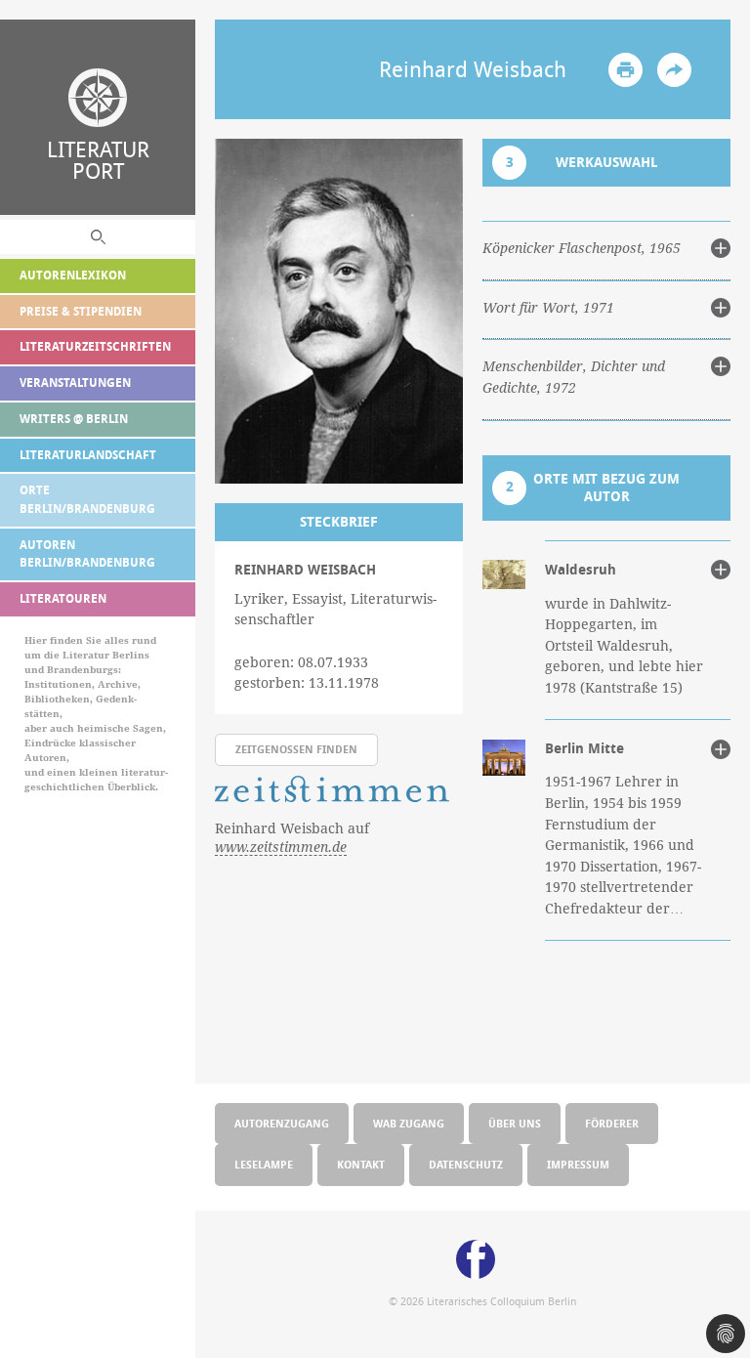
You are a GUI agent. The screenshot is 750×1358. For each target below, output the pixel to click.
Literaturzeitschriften (95, 346)
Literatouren (63, 598)
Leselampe (263, 1164)
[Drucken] (625, 70)
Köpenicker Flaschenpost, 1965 (581, 248)
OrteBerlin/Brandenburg (87, 499)
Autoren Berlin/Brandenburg (87, 554)
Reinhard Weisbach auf (292, 838)
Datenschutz (466, 1164)
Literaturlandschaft (88, 454)
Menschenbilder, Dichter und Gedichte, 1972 (573, 377)
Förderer (612, 1123)
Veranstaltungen (75, 382)
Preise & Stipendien (81, 311)
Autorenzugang (281, 1123)
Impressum (578, 1164)
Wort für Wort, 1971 (548, 308)
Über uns (514, 1123)
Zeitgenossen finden (296, 749)
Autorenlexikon (73, 275)
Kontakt (361, 1164)
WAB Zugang (408, 1123)
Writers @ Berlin (74, 418)
